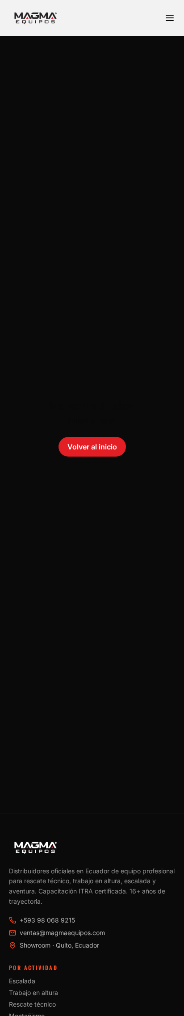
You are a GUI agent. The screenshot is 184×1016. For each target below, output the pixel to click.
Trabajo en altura (33, 992)
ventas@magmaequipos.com (62, 932)
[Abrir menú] (170, 18)
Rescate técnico (32, 1004)
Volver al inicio (92, 446)
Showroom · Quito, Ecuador (59, 945)
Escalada (22, 981)
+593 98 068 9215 (47, 920)
